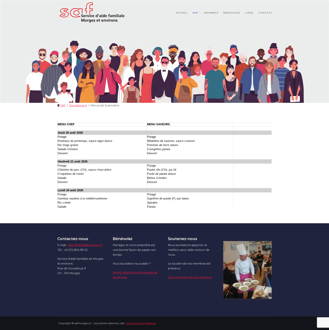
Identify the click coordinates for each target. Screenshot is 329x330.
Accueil (182, 12)
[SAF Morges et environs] (92, 12)
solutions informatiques (141, 323)
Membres (211, 12)
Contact (265, 12)
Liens (249, 12)
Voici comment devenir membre (190, 277)
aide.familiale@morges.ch (85, 245)
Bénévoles (231, 12)
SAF (195, 12)
